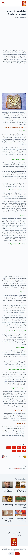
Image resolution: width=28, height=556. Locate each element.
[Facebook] (24, 447)
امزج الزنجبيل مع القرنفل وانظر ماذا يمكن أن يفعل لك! (21, 491)
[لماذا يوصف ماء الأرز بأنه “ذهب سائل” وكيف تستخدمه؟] (7, 513)
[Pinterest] (14, 447)
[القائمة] (3, 3)
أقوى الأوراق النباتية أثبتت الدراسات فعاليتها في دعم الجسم (20, 505)
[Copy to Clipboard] (14, 451)
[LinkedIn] (8, 447)
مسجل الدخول (17, 468)
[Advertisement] (14, 34)
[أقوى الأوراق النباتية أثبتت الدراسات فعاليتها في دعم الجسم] (20, 499)
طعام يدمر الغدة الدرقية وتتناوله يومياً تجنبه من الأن (21, 520)
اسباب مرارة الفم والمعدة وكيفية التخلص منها (7, 490)
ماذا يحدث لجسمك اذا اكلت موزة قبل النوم (8, 505)
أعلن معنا (9, 532)
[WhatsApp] (19, 451)
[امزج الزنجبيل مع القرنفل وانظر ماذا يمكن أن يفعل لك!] (20, 485)
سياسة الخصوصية (17, 534)
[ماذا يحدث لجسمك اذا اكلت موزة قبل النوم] (7, 499)
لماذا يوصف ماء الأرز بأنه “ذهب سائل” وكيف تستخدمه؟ (7, 520)
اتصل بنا (9, 534)
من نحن (19, 535)
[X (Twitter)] (19, 447)
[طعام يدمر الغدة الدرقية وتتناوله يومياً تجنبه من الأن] (20, 513)
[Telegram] (24, 451)
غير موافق (11, 553)
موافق (17, 553)
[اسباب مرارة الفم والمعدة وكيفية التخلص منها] (7, 485)
